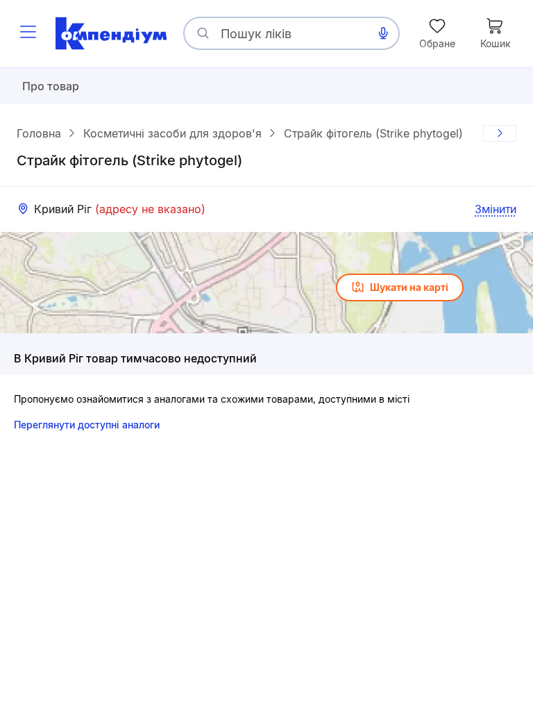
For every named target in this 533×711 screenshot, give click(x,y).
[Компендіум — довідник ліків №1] (111, 33)
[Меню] (28, 33)
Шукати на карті (409, 287)
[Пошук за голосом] (383, 33)
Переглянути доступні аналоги (87, 424)
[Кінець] (499, 133)
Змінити (495, 209)
